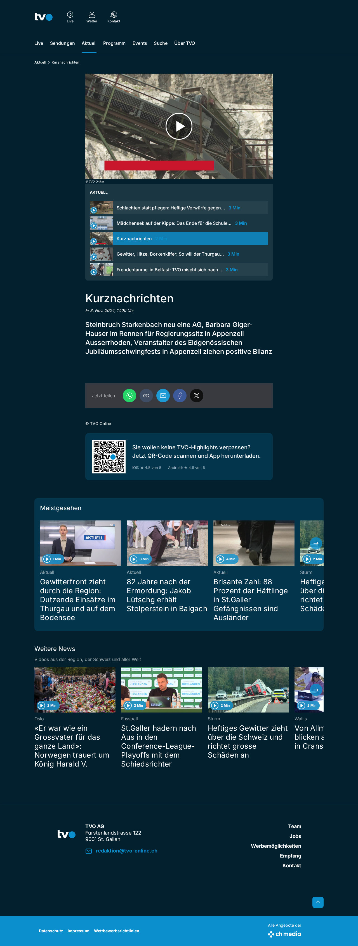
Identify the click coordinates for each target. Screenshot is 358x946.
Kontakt (291, 865)
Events (140, 43)
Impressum (79, 930)
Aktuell (89, 43)
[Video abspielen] (179, 126)
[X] (196, 395)
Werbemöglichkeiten (276, 846)
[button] (146, 395)
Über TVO (184, 43)
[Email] (163, 395)
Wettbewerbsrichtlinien (116, 930)
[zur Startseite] (44, 17)
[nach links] (42, 543)
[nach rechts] (316, 543)
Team (294, 826)
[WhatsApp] (129, 395)
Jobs (295, 836)
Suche (161, 43)
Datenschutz (51, 930)
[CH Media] (284, 933)
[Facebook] (180, 395)
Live (38, 43)
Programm (114, 43)
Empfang (290, 856)
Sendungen (62, 43)
